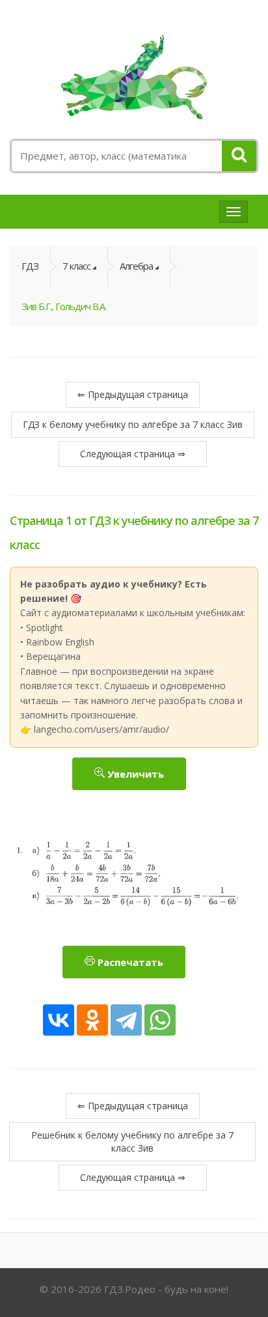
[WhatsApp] (160, 1020)
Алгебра (136, 265)
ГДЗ (29, 265)
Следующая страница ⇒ (132, 453)
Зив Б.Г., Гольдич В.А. (63, 306)
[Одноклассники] (92, 1020)
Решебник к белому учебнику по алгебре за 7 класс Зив (132, 1141)
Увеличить (134, 773)
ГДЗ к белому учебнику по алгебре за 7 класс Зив (133, 424)
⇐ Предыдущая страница (132, 394)
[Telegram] (126, 1020)
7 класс (76, 265)
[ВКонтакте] (58, 1020)
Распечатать (129, 962)
